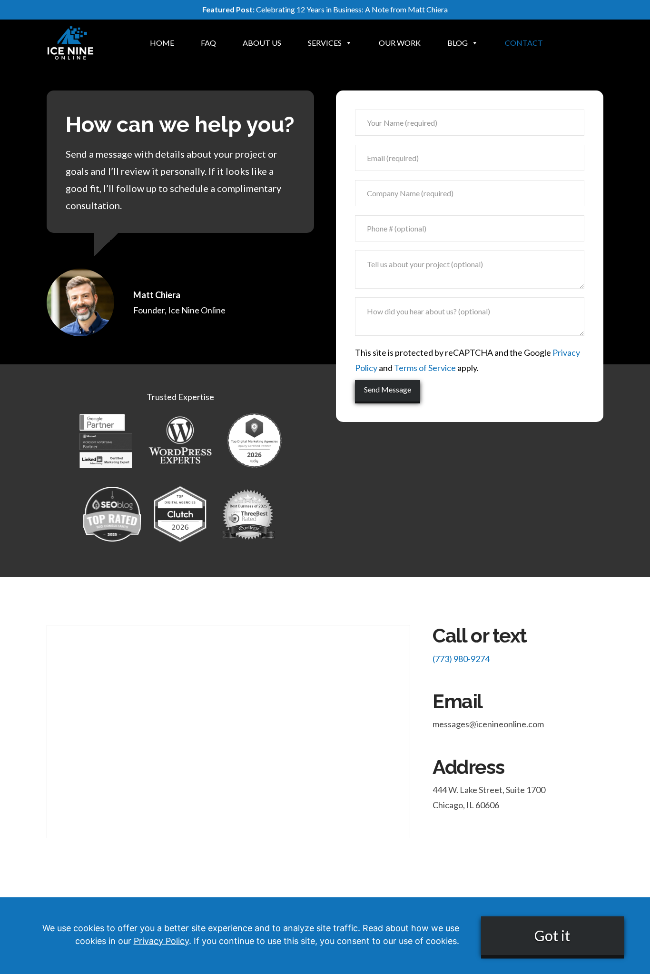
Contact (524, 42)
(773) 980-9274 (461, 658)
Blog (457, 42)
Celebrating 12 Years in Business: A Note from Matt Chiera (325, 9)
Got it (552, 935)
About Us (262, 42)
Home (162, 42)
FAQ (208, 42)
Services (325, 42)
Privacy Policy (161, 941)
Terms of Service (425, 367)
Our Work (400, 42)
